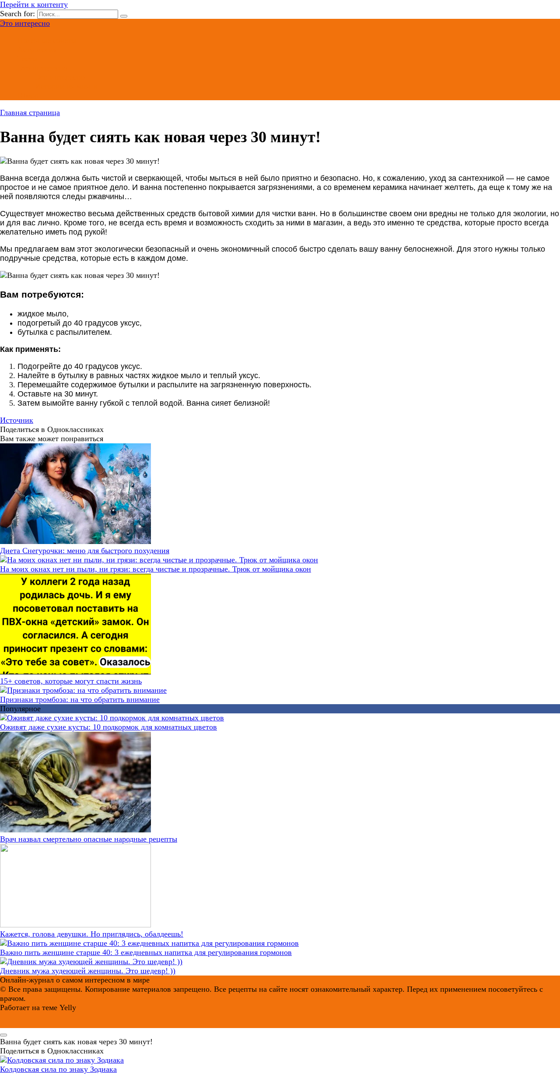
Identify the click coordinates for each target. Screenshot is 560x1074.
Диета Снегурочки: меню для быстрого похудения (84, 550)
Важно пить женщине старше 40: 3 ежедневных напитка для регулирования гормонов (146, 952)
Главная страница (30, 112)
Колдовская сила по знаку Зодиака (58, 1069)
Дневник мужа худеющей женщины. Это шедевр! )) (87, 970)
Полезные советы (47, 40)
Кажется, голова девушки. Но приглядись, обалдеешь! (91, 934)
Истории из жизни (66, 86)
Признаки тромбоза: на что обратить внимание (80, 699)
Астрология (37, 49)
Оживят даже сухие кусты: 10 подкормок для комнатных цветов (108, 727)
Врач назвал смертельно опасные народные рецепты (88, 839)
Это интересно (25, 23)
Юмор (28, 95)
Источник (16, 420)
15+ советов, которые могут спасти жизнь (71, 681)
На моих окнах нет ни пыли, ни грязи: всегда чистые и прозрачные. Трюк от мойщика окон (155, 569)
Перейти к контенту (34, 4)
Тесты (28, 58)
